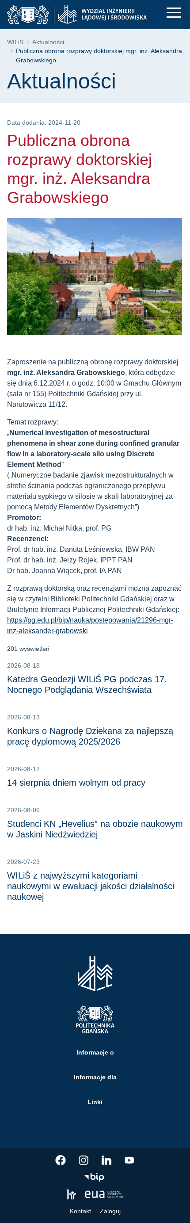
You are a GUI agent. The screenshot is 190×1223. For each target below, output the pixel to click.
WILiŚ (15, 42)
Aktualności (48, 42)
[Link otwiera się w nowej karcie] (60, 1160)
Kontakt (80, 1211)
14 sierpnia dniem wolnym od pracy (76, 782)
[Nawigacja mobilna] (173, 12)
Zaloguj (110, 1211)
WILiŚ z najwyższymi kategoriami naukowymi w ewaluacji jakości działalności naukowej (90, 886)
